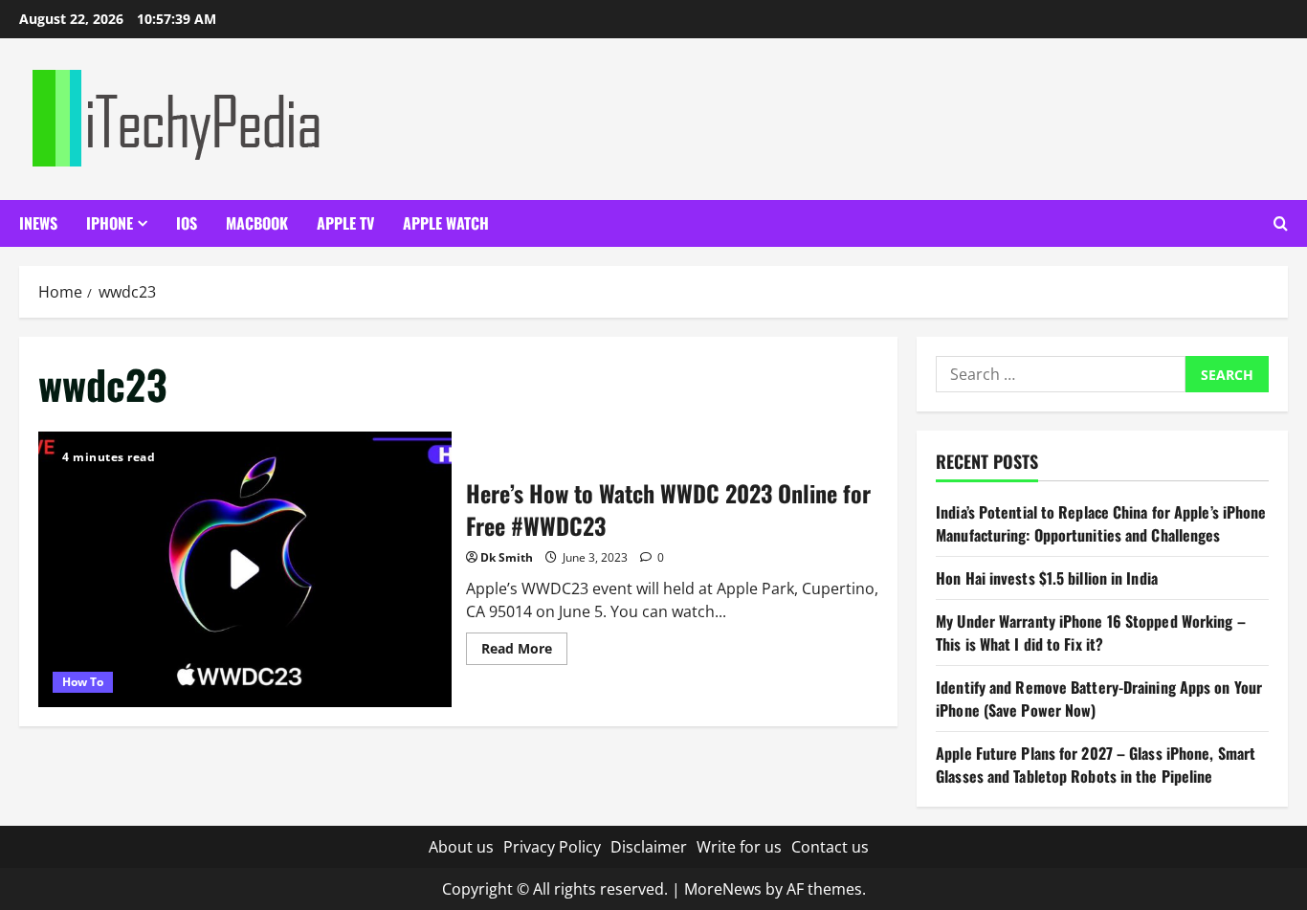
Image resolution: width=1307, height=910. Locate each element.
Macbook (257, 222)
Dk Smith (506, 557)
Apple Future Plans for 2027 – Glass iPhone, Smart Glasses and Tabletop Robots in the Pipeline (1095, 765)
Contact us (830, 846)
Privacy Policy (552, 846)
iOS (186, 222)
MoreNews (723, 888)
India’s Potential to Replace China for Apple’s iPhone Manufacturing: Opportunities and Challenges (1101, 523)
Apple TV (345, 222)
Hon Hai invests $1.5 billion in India (1047, 577)
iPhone (109, 222)
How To (82, 682)
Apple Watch (446, 222)
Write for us (739, 846)
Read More (524, 651)
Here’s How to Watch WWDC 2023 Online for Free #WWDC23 (245, 569)
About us (461, 846)
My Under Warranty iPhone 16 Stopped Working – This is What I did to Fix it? (1091, 632)
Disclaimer (648, 846)
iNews (38, 222)
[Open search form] (1281, 223)
